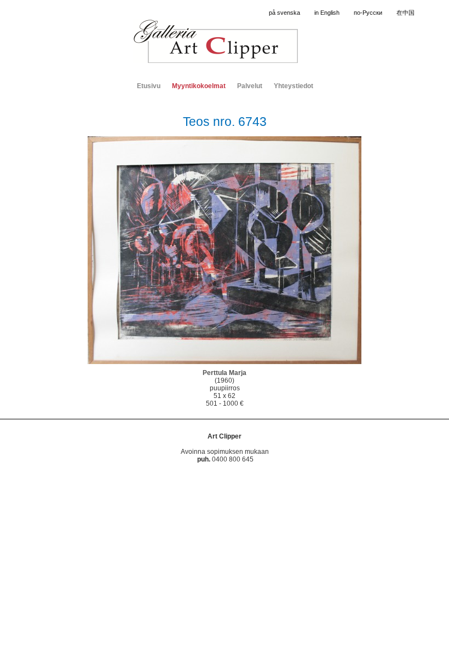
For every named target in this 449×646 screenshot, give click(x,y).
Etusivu (148, 86)
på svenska (284, 12)
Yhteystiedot (293, 86)
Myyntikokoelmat (199, 86)
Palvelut (249, 86)
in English (326, 12)
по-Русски (368, 12)
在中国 (405, 12)
